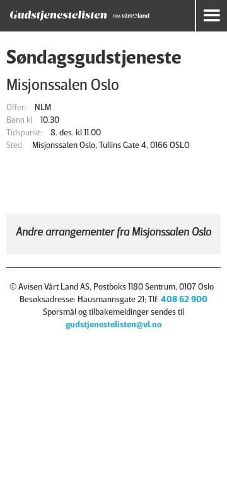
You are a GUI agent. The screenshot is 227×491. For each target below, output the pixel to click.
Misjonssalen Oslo (62, 84)
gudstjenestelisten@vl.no (114, 324)
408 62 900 (184, 298)
